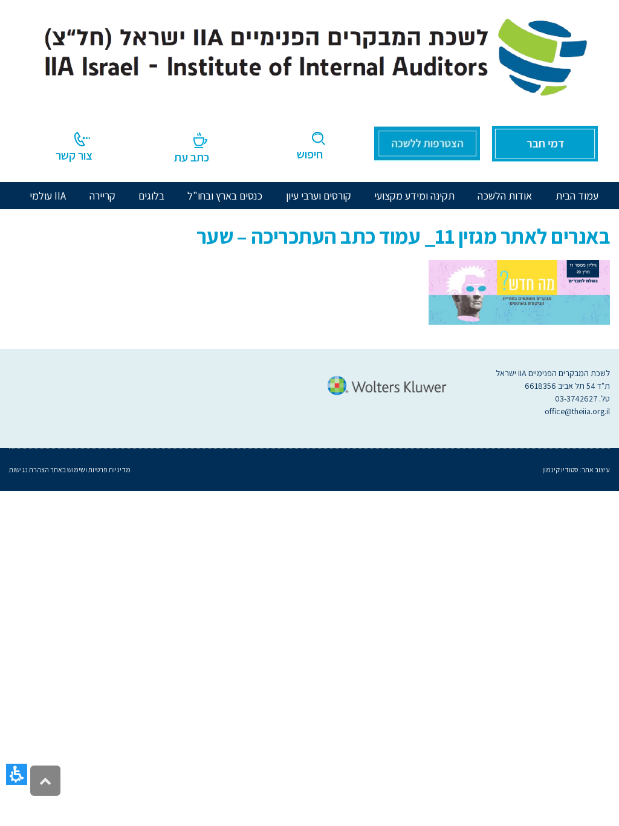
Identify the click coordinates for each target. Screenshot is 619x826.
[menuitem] (505, 195)
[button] (16, 774)
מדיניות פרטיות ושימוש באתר (90, 469)
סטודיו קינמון (560, 469)
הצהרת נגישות (29, 469)
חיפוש (310, 154)
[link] (309, 54)
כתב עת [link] (191, 157)
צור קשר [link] (74, 155)
